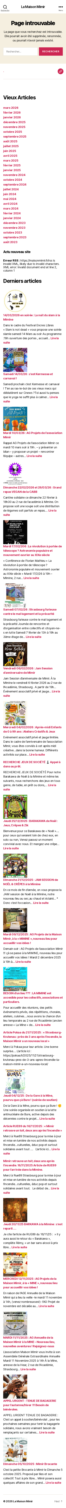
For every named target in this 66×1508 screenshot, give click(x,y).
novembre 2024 (14, 175)
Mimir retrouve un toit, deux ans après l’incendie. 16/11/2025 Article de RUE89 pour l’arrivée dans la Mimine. (29, 1165)
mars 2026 (10, 107)
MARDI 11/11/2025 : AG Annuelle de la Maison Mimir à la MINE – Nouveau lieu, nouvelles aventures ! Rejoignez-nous (29, 1342)
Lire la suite (34, 456)
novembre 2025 (14, 127)
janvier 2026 (12, 117)
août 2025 (10, 141)
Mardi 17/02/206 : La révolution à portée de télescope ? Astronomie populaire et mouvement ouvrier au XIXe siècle (32, 551)
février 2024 (12, 213)
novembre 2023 (14, 227)
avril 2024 (10, 203)
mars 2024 (10, 208)
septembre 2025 (14, 136)
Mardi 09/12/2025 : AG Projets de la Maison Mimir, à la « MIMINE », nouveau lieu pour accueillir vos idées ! (32, 939)
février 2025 (12, 165)
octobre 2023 (12, 232)
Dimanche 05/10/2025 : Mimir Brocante (30, 1464)
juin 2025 (9, 151)
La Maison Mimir (33, 6)
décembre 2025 (14, 122)
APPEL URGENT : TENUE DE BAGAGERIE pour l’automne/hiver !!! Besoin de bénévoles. (29, 1405)
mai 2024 (9, 199)
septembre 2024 (14, 184)
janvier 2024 (12, 218)
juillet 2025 (11, 146)
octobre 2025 (12, 131)
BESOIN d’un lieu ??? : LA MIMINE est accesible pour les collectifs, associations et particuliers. (33, 998)
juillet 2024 (11, 189)
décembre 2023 (14, 223)
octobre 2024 (12, 179)
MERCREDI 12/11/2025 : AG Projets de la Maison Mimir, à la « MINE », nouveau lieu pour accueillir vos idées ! (30, 1283)
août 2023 (10, 242)
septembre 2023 (14, 237)
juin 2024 (9, 194)
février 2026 (12, 112)
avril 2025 (10, 155)
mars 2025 (10, 160)
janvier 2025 (12, 170)
